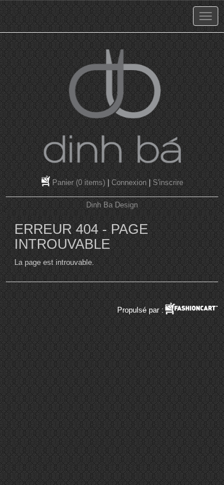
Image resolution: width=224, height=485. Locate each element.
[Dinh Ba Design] (112, 106)
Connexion (128, 182)
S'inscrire (168, 182)
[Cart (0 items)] (46, 182)
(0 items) (78, 182)
